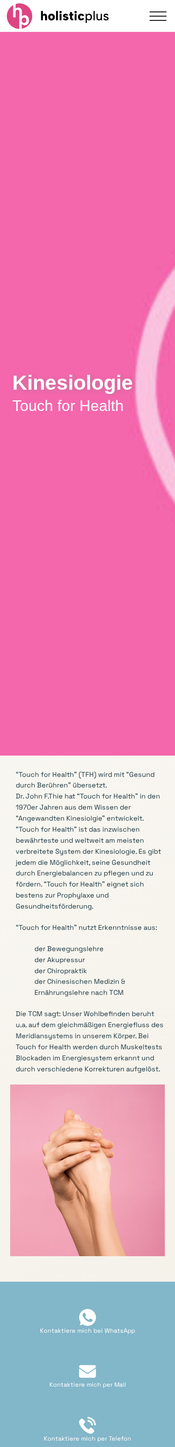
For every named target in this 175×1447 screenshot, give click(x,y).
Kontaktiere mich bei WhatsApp (87, 1330)
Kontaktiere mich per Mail (87, 1384)
